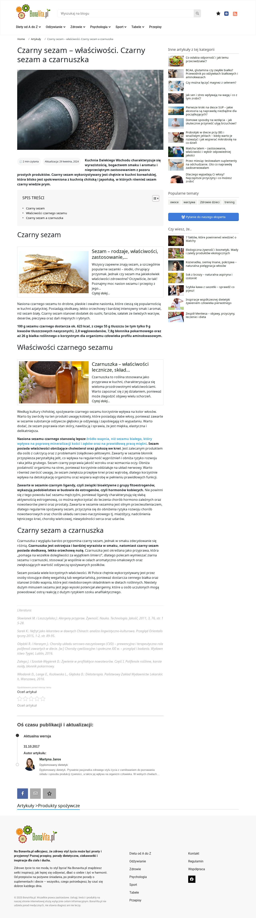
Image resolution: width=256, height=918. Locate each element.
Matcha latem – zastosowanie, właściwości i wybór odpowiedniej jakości (208, 152)
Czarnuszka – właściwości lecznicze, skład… (120, 367)
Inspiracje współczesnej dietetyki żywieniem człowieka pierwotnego (208, 301)
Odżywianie (54, 27)
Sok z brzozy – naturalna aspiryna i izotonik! (209, 276)
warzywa (189, 202)
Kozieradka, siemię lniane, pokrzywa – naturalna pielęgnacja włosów (211, 264)
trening (230, 202)
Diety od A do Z (27, 27)
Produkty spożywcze (59, 805)
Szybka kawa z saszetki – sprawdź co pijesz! (210, 288)
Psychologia (99, 27)
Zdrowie (76, 27)
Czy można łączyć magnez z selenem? (211, 82)
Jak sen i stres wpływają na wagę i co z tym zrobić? (211, 96)
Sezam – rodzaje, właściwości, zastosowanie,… (125, 254)
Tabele (136, 27)
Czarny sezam (35, 208)
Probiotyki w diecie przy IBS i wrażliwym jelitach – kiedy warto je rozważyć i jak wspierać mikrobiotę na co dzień (211, 138)
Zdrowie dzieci (210, 202)
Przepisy (155, 27)
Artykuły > (27, 805)
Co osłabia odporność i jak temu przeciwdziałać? (207, 59)
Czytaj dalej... (101, 293)
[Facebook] (226, 13)
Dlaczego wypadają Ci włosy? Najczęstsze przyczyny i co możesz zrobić (209, 178)
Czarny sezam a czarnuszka (44, 218)
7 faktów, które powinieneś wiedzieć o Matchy (211, 239)
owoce (174, 202)
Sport (119, 27)
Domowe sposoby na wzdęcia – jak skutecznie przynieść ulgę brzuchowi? (211, 121)
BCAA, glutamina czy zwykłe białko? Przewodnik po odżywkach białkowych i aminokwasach (212, 73)
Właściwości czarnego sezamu (46, 213)
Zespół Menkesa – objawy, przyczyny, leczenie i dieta (210, 315)
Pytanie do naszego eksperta (205, 217)
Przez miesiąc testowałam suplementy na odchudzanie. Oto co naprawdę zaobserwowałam (211, 164)
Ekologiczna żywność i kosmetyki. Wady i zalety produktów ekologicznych (212, 251)
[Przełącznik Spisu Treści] (153, 198)
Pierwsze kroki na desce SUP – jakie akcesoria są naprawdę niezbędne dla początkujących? (211, 111)
